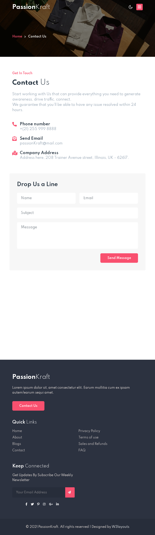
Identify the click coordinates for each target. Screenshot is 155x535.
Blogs (16, 444)
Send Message (119, 258)
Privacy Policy (89, 431)
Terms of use (88, 437)
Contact (18, 450)
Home (17, 36)
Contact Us (28, 406)
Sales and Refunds (92, 444)
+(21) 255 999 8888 (38, 129)
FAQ (81, 450)
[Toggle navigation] (139, 7)
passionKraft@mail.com (41, 143)
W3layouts (120, 527)
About (17, 437)
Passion (31, 377)
